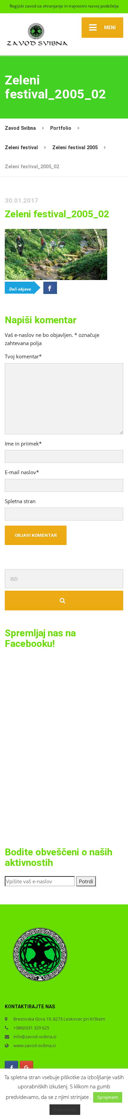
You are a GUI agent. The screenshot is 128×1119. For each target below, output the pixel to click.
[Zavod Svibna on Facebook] (11, 1068)
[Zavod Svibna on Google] (26, 1068)
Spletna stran (20, 501)
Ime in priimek (23, 443)
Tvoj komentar (23, 356)
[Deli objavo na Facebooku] (50, 288)
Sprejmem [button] (107, 1097)
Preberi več (65, 1109)
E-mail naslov (22, 472)
